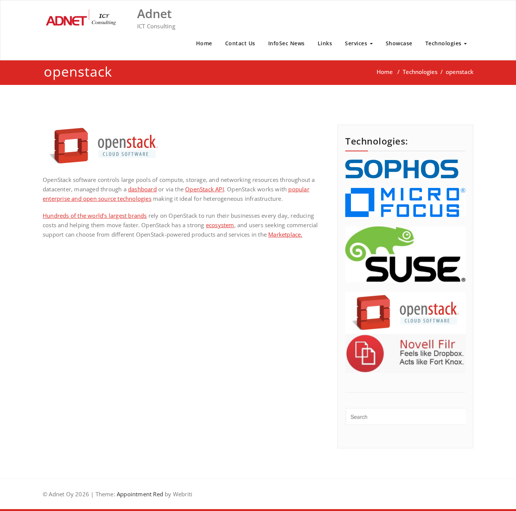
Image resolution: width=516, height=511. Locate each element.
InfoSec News (286, 43)
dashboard (142, 189)
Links (325, 43)
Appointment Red (139, 494)
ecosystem (220, 225)
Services (357, 43)
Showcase (399, 43)
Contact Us (240, 43)
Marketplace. (285, 234)
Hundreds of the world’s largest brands (95, 215)
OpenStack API (204, 189)
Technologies (444, 43)
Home (204, 43)
